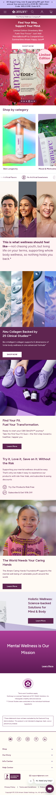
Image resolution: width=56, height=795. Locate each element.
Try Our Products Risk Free (21, 487)
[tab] (21, 101)
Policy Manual (45, 787)
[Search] (32, 12)
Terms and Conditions (27, 787)
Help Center (7, 767)
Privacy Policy (10, 787)
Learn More (12, 446)
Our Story (6, 755)
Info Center (7, 761)
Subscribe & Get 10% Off (20, 492)
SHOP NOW (28, 46)
